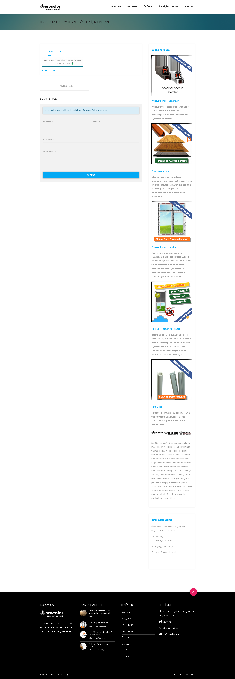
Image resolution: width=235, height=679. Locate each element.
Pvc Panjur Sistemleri (98, 623)
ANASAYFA (126, 612)
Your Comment (50, 152)
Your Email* (98, 122)
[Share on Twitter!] (46, 70)
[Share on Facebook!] (42, 70)
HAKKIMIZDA (127, 625)
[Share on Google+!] (50, 70)
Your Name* (48, 122)
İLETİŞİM (125, 650)
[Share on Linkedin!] (54, 70)
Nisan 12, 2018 (55, 51)
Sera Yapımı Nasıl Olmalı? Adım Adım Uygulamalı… (100, 612)
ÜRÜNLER (126, 638)
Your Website (49, 139)
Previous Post (65, 86)
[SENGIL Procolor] (50, 6)
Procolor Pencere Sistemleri (165, 101)
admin (91, 616)
